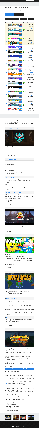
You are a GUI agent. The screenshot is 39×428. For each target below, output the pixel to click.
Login (15, 0)
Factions (7, 383)
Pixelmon (7, 381)
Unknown (31, 72)
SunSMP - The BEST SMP (10, 208)
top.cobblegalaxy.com (12, 66)
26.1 (31, 28)
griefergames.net (11, 88)
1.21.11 (31, 50)
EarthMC (7, 272)
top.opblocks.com (12, 79)
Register (18, 0)
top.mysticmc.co (11, 35)
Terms (15, 424)
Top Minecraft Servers (8, 0)
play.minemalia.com (12, 110)
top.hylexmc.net (11, 75)
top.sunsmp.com (11, 44)
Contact (23, 0)
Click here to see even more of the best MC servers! (19, 368)
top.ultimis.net (11, 26)
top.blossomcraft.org (12, 106)
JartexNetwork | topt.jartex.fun (12, 329)
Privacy (17, 424)
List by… (13, 0)
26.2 (31, 55)
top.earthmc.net (11, 57)
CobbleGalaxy (8, 317)
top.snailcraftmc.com (12, 97)
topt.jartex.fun (8, 360)
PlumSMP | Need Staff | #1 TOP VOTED (13, 192)
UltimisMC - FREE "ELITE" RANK (12, 128)
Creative (7, 384)
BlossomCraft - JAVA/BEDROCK (11, 159)
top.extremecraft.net (12, 53)
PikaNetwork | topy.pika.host (11, 298)
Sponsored (20, 0)
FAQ (21, 424)
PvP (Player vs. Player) (8, 380)
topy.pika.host (8, 314)
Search (19, 424)
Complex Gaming (9, 235)
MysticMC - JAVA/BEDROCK (11, 177)
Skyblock (7, 382)
